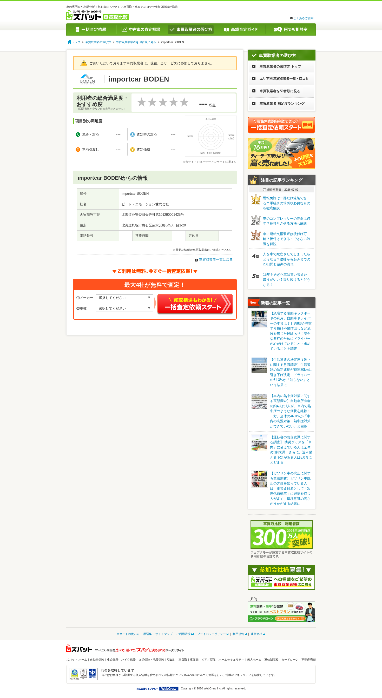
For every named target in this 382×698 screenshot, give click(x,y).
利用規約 (238, 633)
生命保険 (112, 659)
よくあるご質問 (303, 18)
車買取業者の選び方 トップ (280, 66)
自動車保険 (97, 659)
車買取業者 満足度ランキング (282, 103)
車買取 (183, 659)
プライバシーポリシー (211, 633)
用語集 (147, 633)
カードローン (290, 659)
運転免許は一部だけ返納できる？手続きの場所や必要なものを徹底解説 (286, 203)
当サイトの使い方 (128, 633)
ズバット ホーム (76, 659)
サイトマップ (164, 633)
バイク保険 (128, 659)
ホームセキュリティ (231, 659)
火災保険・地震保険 (151, 659)
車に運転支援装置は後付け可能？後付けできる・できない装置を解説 (286, 239)
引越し (171, 659)
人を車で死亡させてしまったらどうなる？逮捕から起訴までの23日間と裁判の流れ (286, 259)
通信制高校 (271, 659)
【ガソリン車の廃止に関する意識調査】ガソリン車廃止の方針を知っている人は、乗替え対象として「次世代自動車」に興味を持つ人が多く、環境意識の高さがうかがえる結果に (290, 488)
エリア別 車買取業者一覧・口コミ (284, 78)
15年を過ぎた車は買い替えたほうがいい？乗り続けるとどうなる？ (286, 280)
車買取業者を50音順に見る (280, 91)
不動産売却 (308, 659)
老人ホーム (254, 659)
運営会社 (256, 633)
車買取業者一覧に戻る (216, 259)
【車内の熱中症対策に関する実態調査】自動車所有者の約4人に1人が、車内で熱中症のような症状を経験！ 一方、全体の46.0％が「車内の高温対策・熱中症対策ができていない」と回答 (290, 411)
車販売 (194, 659)
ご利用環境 (183, 633)
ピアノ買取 (208, 659)
